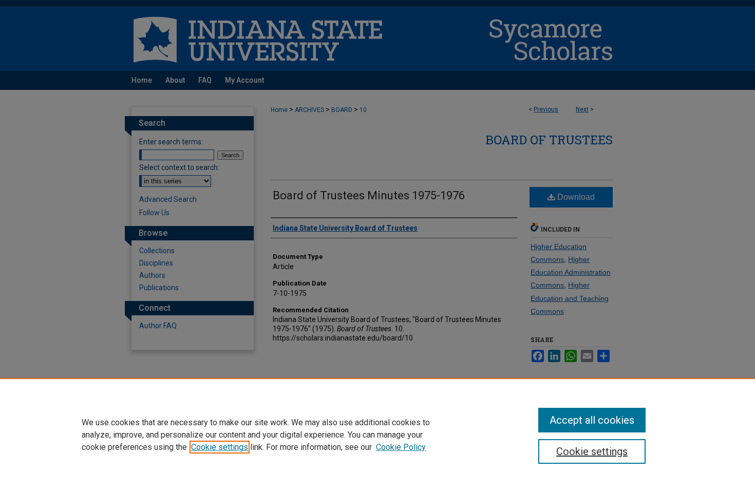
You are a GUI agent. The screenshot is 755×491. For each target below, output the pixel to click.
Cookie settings (219, 447)
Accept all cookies (592, 420)
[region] (377, 434)
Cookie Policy (401, 447)
